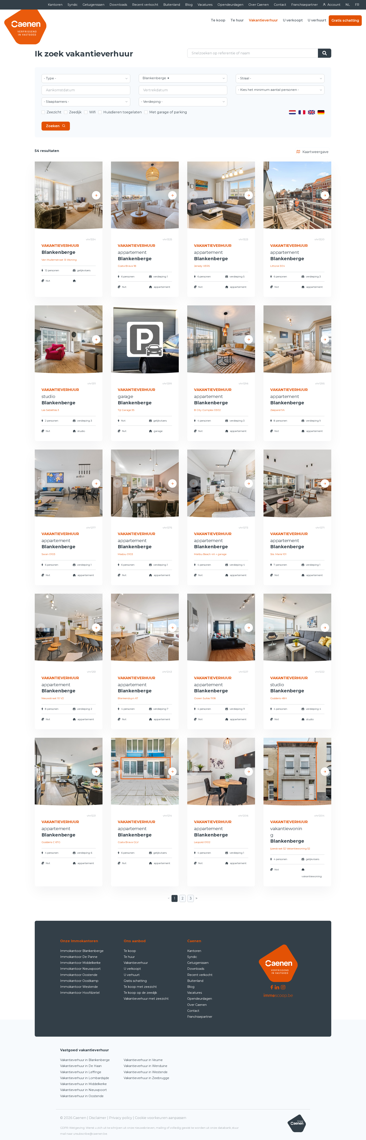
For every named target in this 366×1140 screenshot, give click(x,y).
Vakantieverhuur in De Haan (81, 1066)
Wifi (92, 112)
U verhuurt (317, 20)
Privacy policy (120, 1118)
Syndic (73, 5)
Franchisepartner (304, 5)
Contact (280, 5)
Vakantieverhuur (263, 20)
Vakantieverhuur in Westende (146, 1072)
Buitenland (171, 5)
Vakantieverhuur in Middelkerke (83, 1084)
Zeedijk (75, 112)
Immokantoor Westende (79, 987)
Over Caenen (258, 5)
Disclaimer (97, 1118)
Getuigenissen (93, 5)
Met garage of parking (168, 112)
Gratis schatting (345, 20)
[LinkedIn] (277, 987)
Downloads (118, 5)
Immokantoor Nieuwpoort (80, 969)
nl (347, 5)
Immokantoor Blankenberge (82, 951)
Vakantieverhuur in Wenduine (145, 1066)
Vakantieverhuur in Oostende (82, 1096)
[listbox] (86, 78)
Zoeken (53, 126)
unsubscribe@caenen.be (90, 1133)
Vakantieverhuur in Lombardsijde (84, 1078)
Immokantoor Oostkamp (79, 981)
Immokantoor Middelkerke (80, 963)
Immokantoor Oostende (78, 975)
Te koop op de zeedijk (140, 993)
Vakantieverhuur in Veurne (143, 1060)
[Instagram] (283, 987)
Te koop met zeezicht (140, 987)
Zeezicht (54, 112)
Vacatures (205, 5)
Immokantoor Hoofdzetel (80, 993)
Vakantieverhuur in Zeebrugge (146, 1078)
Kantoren (55, 5)
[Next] (96, 195)
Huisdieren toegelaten (122, 112)
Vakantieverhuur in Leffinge (80, 1072)
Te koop (218, 20)
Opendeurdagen (230, 5)
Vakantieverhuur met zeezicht (146, 999)
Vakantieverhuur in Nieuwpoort (83, 1090)
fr (357, 5)
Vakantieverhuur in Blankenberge (85, 1060)
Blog (189, 5)
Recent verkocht (145, 5)
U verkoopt (293, 20)
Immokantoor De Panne (78, 957)
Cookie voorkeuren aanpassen (160, 1118)
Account (333, 5)
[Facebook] (271, 987)
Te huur (237, 20)
